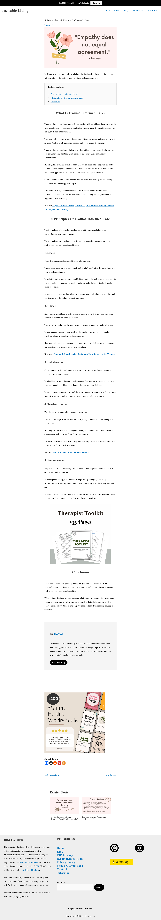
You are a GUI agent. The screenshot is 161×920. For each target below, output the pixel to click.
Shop (126, 10)
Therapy (47, 24)
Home (107, 10)
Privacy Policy (66, 862)
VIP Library (65, 855)
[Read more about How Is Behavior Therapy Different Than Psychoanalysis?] (64, 805)
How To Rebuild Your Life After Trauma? (71, 452)
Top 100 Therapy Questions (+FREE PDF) (94, 817)
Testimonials (137, 10)
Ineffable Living (15, 10)
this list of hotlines (31, 869)
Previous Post (52, 775)
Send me (96, 3)
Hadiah (59, 634)
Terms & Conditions (70, 866)
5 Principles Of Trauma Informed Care (67, 97)
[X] (51, 763)
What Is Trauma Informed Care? (64, 94)
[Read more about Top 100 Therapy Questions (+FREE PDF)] (96, 805)
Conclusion (55, 101)
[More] (64, 763)
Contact (62, 869)
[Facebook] (47, 763)
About (116, 10)
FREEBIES (152, 10)
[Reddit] (55, 763)
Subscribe (63, 873)
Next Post (111, 775)
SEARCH (61, 882)
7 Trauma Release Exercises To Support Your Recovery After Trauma (83, 354)
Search (99, 887)
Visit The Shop (58, 662)
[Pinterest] (59, 763)
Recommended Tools (70, 858)
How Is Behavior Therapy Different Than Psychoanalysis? (64, 817)
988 (37, 866)
